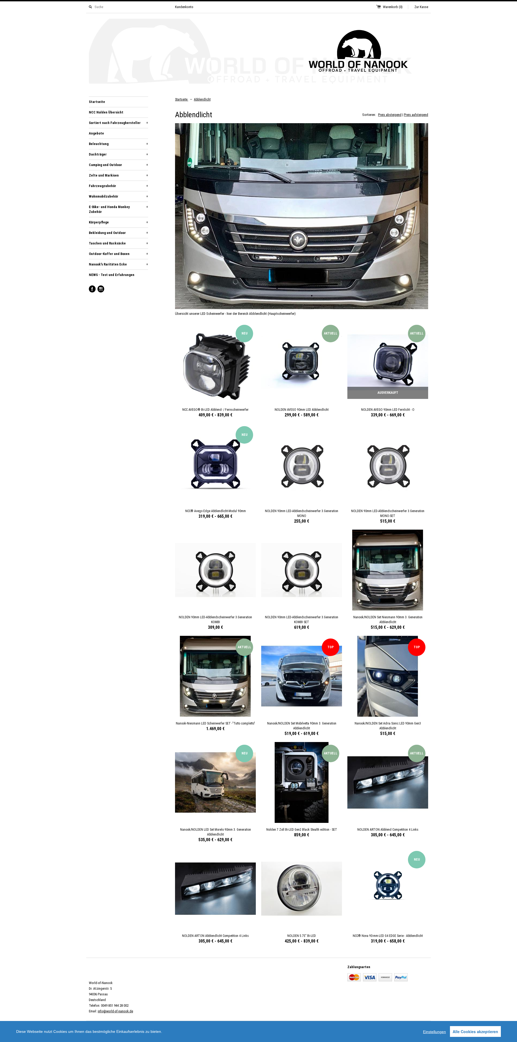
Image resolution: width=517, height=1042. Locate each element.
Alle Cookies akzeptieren (475, 1031)
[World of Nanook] (258, 52)
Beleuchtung (118, 144)
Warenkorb (393, 7)
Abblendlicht (202, 99)
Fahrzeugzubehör (118, 186)
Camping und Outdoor (118, 165)
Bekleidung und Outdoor (118, 233)
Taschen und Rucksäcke (118, 243)
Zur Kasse (421, 7)
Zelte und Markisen (118, 175)
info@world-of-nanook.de (115, 1011)
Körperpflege (118, 222)
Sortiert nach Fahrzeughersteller (118, 123)
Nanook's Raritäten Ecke (118, 264)
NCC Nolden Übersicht (106, 112)
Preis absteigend (389, 115)
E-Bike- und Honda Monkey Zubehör (118, 209)
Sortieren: (369, 115)
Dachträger (118, 154)
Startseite (97, 102)
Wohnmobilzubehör (118, 196)
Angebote (96, 133)
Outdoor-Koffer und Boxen (118, 254)
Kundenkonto (184, 7)
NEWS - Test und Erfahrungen (111, 275)
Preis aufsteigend (416, 115)
